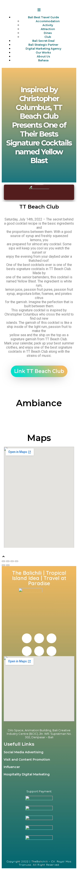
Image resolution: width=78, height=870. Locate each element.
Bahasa (43, 60)
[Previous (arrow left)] (3, 565)
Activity (47, 25)
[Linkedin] (51, 638)
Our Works (43, 52)
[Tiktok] (51, 651)
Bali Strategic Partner (43, 44)
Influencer (12, 767)
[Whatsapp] (39, 651)
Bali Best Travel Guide (43, 17)
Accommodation (48, 21)
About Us (43, 56)
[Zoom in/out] (16, 561)
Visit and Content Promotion (27, 759)
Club (47, 36)
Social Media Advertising (23, 752)
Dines (48, 33)
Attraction (48, 29)
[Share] (8, 561)
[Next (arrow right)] (8, 565)
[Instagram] (39, 638)
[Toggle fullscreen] (12, 561)
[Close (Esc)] (3, 561)
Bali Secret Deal (43, 40)
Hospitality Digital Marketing (27, 774)
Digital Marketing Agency (43, 48)
